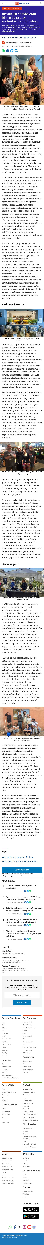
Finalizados (26, 1072)
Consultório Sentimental (9, 1092)
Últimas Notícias (28, 1036)
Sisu (24, 1044)
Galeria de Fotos (28, 1112)
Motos (4, 1175)
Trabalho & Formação (28, 37)
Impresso (6, 1060)
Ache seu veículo (7, 1158)
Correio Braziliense (11, 1018)
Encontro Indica (27, 1183)
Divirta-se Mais (9, 1104)
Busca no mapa (27, 1095)
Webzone (4, 1098)
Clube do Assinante (7, 1075)
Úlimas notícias (27, 1100)
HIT (3, 1117)
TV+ (3, 1120)
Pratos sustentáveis (27, 861)
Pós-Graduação (27, 1050)
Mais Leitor (5, 1122)
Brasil (3, 1030)
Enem (24, 1033)
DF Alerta (26, 1158)
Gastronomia (6, 1095)
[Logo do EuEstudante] (22, 3)
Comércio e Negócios (29, 1147)
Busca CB (4, 1072)
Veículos (25, 1134)
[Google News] (34, 1227)
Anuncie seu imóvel (29, 1092)
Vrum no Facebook (7, 1178)
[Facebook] (7, 51)
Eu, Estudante (30, 1018)
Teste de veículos (7, 1166)
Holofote (4, 1050)
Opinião (4, 1047)
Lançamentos (27, 1098)
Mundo (4, 1036)
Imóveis (25, 1131)
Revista (25, 1177)
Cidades (4, 1025)
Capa (3, 1022)
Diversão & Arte (7, 1039)
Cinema (4, 1108)
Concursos (28, 1057)
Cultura (25, 1039)
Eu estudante (13, 37)
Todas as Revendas (7, 1180)
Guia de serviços (28, 1103)
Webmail (4, 1100)
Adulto (25, 1141)
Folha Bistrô (9, 861)
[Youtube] (29, 1227)
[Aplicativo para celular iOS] (31, 1209)
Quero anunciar (27, 1128)
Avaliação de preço (7, 1169)
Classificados (29, 1124)
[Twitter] (11, 51)
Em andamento (27, 1067)
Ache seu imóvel (28, 1089)
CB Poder (26, 1164)
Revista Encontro (31, 1170)
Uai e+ (25, 1197)
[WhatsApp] (3, 51)
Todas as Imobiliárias (29, 1117)
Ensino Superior (27, 1025)
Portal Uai (26, 1194)
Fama (3, 1089)
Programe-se (6, 1111)
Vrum (4, 1154)
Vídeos (4, 1172)
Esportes (4, 1042)
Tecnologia (5, 1053)
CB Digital (5, 1069)
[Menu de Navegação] (3, 3)
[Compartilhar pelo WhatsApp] (30, 891)
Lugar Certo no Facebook (30, 1114)
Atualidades (26, 1180)
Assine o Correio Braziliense (10, 1078)
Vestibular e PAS (28, 1042)
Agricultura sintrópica (13, 857)
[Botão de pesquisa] (41, 3)
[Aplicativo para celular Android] (31, 1216)
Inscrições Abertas (28, 1069)
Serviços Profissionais (29, 1144)
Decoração (26, 1109)
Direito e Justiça (7, 1067)
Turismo (4, 1056)
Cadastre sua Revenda (8, 1183)
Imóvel (26, 1085)
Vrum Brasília (27, 1166)
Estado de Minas (28, 1191)
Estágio (25, 1030)
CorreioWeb (8, 1085)
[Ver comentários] (16, 51)
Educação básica (28, 1022)
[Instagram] (24, 1227)
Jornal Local (26, 1161)
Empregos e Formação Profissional (30, 1137)
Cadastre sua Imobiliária (30, 1120)
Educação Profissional (29, 1047)
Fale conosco (27, 1053)
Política (4, 1028)
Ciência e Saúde (6, 1044)
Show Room (26, 1106)
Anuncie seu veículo (8, 1161)
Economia (5, 1033)
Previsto (25, 1064)
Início (4, 37)
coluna (30, 857)
